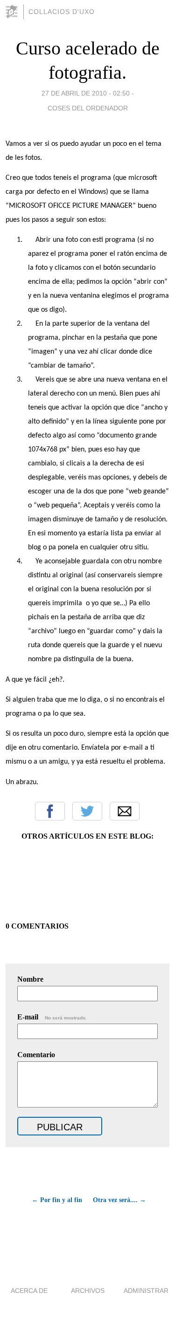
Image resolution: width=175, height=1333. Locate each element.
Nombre (30, 979)
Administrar (146, 1290)
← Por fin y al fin (57, 1199)
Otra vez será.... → (119, 1199)
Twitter (87, 811)
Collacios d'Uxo (61, 11)
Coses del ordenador (88, 108)
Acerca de (29, 1290)
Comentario (36, 1055)
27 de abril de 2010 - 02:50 (86, 93)
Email (125, 811)
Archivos (88, 1290)
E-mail (52, 1017)
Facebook (50, 811)
